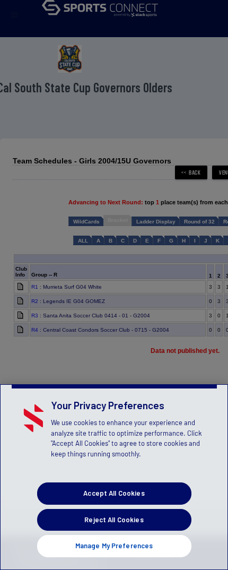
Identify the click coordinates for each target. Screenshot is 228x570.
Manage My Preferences (114, 545)
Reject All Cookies (113, 519)
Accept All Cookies (113, 493)
